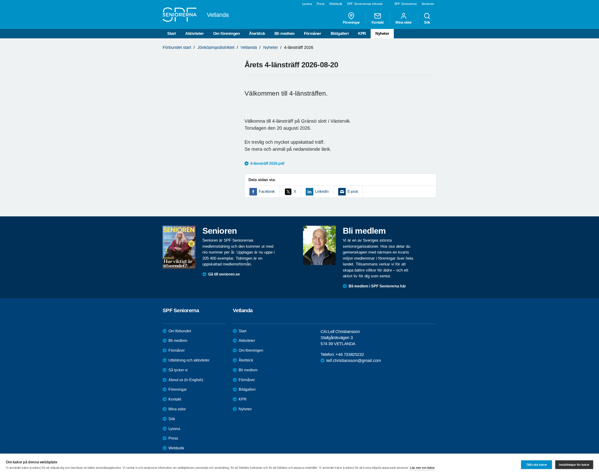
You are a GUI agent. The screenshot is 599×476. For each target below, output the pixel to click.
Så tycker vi (178, 370)
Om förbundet (179, 331)
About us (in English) (185, 380)
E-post (352, 191)
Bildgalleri (340, 33)
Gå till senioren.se (224, 274)
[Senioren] (179, 247)
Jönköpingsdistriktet (215, 47)
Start (171, 33)
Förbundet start (177, 47)
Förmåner (312, 33)
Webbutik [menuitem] (335, 4)
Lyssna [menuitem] (307, 4)
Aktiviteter (194, 33)
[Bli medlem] (319, 245)
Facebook (267, 191)
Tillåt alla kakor (536, 464)
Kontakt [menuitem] (378, 22)
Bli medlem (284, 33)
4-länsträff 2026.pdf (267, 163)
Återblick (257, 33)
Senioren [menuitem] (427, 4)
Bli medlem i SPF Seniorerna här (377, 286)
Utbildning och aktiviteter (188, 360)
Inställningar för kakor (574, 464)
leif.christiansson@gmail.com (353, 360)
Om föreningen (226, 33)
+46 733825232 (350, 354)
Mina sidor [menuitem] (403, 22)
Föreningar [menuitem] (351, 22)
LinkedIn (322, 191)
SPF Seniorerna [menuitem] (405, 4)
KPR (362, 33)
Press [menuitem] (321, 4)
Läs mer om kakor (422, 467)
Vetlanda (249, 47)
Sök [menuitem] (427, 22)
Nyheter (382, 33)
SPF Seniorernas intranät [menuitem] (365, 4)
